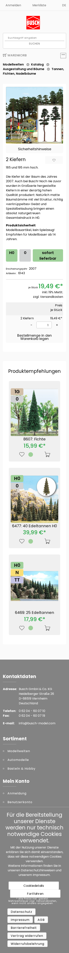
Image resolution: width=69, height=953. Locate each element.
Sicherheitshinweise (34, 149)
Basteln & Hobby (21, 768)
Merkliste (39, 5)
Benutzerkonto (19, 802)
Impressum (41, 875)
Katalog (37, 64)
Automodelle (18, 760)
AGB (41, 920)
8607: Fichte (34, 439)
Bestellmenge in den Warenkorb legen (34, 337)
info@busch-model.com (37, 723)
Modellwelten (13, 64)
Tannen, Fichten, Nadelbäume (33, 71)
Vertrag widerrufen (27, 936)
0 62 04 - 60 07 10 (32, 711)
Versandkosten (51, 297)
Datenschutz (21, 912)
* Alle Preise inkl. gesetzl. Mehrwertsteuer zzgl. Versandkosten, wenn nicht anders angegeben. (32, 901)
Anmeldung (16, 793)
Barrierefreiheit (24, 928)
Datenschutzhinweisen (38, 870)
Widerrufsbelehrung (27, 944)
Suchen (34, 43)
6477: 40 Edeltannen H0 (34, 526)
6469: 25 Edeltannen (34, 612)
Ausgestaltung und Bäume (23, 69)
